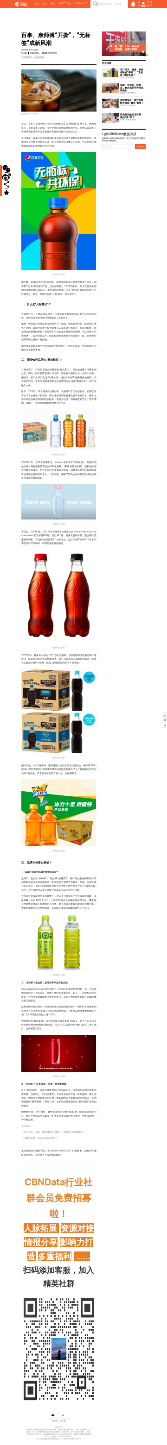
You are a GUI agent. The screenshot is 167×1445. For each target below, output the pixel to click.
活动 (69, 3)
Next (141, 44)
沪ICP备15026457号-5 (71, 1439)
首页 (37, 3)
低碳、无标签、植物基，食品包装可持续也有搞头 (131, 87)
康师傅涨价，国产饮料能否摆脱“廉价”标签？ (132, 101)
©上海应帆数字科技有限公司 (48, 1439)
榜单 (61, 3)
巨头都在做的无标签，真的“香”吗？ (131, 116)
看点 (53, 3)
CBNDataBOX (81, 3)
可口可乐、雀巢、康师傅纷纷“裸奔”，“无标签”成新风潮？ (131, 72)
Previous (106, 44)
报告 (45, 3)
